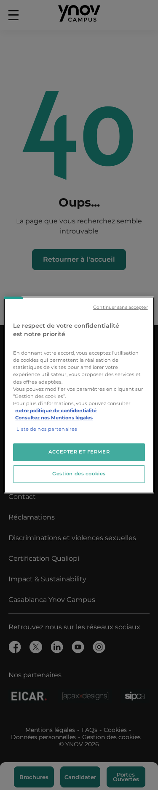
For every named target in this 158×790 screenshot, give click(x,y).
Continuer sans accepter (120, 307)
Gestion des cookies (79, 474)
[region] (79, 395)
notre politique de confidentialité (55, 411)
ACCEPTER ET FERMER (79, 452)
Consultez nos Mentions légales (54, 418)
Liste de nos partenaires (46, 429)
